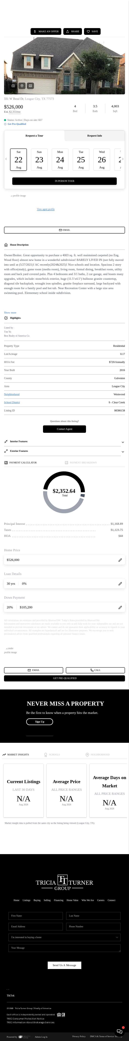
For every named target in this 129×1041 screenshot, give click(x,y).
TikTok (10, 995)
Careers (100, 900)
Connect (111, 900)
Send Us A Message (64, 965)
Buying (37, 900)
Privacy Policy (79, 1036)
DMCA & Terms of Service (102, 1036)
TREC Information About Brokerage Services (30, 1022)
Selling (47, 900)
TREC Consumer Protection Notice (25, 1018)
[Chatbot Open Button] (119, 1031)
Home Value (72, 900)
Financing (58, 900)
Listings (26, 900)
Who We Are (88, 900)
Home (16, 900)
